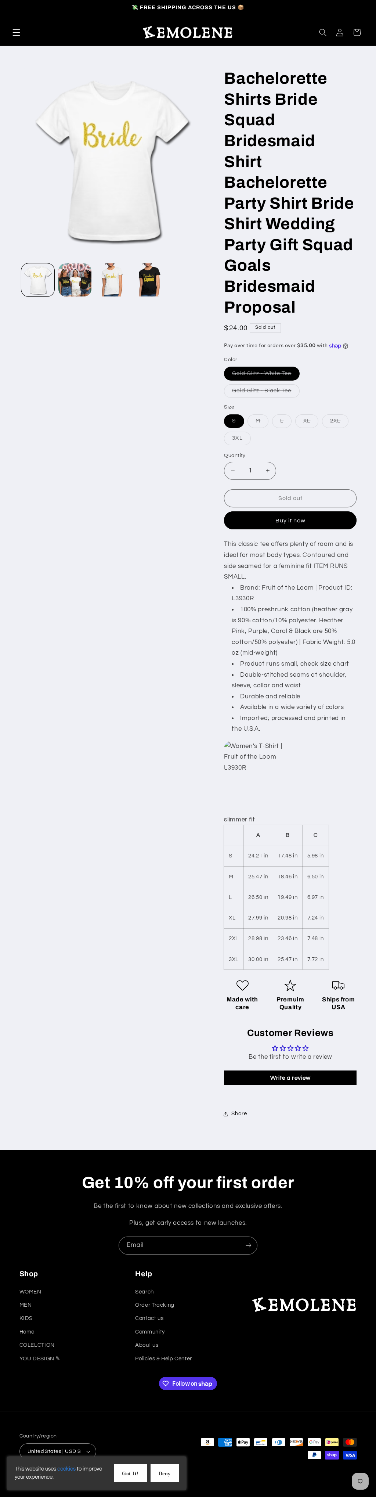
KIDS (26, 1318)
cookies (66, 1469)
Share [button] (239, 1113)
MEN (25, 1305)
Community (150, 1332)
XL (310, 423)
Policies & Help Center (163, 1358)
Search (144, 1292)
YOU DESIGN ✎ (40, 1358)
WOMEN (30, 1292)
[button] (16, 32)
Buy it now (290, 520)
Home (27, 1332)
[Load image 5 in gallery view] (149, 280)
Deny (165, 1473)
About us (146, 1345)
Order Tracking (154, 1305)
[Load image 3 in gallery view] (112, 280)
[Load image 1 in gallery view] (38, 280)
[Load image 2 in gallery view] (75, 280)
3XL (241, 440)
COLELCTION (37, 1345)
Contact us (149, 1318)
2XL (339, 423)
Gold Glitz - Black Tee (265, 393)
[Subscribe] (248, 1246)
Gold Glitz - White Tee (265, 375)
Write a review (290, 1078)
